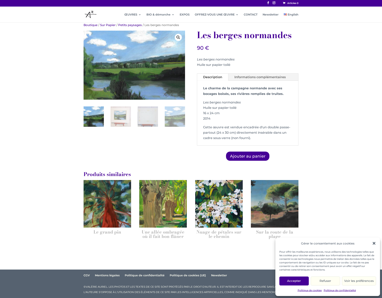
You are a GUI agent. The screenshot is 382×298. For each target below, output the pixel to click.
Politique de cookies (310, 290)
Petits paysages (130, 25)
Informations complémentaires (260, 77)
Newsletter (271, 14)
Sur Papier (108, 25)
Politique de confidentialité (340, 290)
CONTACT (250, 14)
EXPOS (185, 14)
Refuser (325, 281)
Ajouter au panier (247, 156)
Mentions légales (107, 275)
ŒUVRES (130, 14)
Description (212, 77)
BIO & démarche (158, 14)
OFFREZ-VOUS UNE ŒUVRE (215, 14)
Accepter (294, 281)
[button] (374, 243)
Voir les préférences (359, 281)
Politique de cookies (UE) (188, 275)
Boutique (90, 25)
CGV (87, 275)
